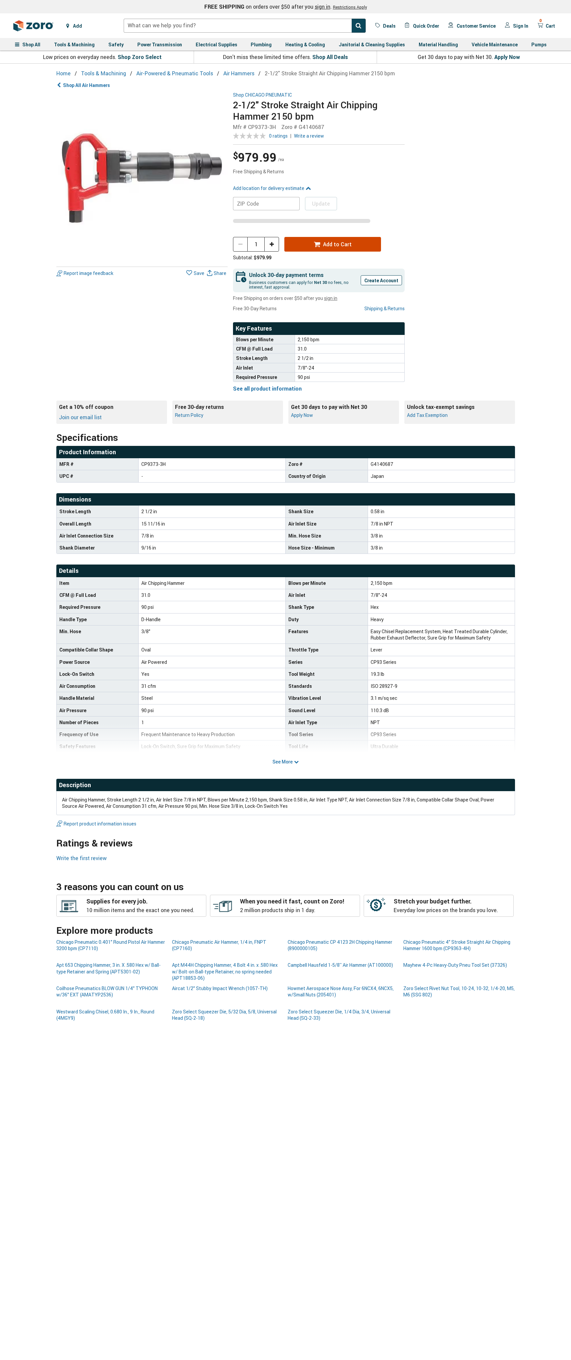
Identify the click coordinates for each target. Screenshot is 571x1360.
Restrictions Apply (350, 7)
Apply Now (507, 57)
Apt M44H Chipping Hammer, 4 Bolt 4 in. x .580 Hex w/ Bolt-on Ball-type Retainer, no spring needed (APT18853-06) (225, 971)
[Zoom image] (142, 178)
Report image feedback (88, 273)
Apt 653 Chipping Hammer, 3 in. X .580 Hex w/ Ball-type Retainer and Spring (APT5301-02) (108, 968)
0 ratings (278, 136)
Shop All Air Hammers (86, 85)
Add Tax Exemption (427, 415)
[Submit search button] (359, 26)
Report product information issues (100, 823)
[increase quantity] (271, 244)
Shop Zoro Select (140, 57)
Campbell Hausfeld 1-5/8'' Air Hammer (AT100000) (340, 965)
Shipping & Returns (384, 308)
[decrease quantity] (240, 244)
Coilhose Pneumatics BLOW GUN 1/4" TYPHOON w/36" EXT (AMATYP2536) (107, 991)
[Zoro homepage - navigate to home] (33, 25)
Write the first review (81, 858)
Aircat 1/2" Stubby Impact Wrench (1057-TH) (220, 988)
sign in (322, 6)
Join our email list (80, 417)
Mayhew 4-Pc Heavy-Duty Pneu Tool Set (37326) (455, 965)
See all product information (267, 388)
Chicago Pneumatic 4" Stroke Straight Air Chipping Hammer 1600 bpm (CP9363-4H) (456, 945)
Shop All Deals (330, 57)
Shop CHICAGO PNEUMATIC (262, 95)
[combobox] (245, 26)
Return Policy (189, 415)
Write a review (309, 136)
